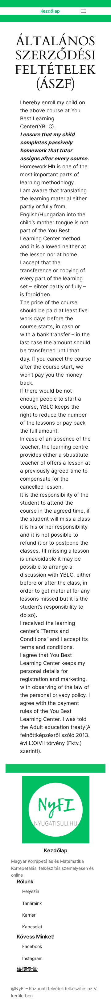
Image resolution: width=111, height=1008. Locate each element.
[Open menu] (83, 11)
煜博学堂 (27, 969)
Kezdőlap (50, 11)
